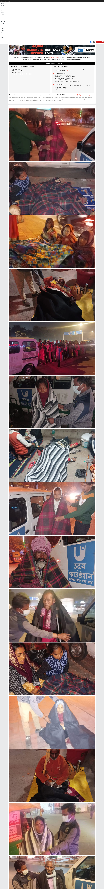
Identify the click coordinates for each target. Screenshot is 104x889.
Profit (2, 8)
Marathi (3, 37)
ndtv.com (99, 41)
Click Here (68, 70)
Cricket (2, 14)
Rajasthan (3, 32)
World (2, 5)
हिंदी (1, 10)
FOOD (2, 17)
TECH (2, 23)
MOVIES (3, 12)
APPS (2, 30)
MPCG (2, 35)
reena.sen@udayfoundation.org (80, 95)
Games (2, 26)
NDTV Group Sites (5, 1)
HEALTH (3, 21)
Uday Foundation (53, 57)
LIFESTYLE (3, 19)
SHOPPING (4, 28)
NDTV (2, 3)
